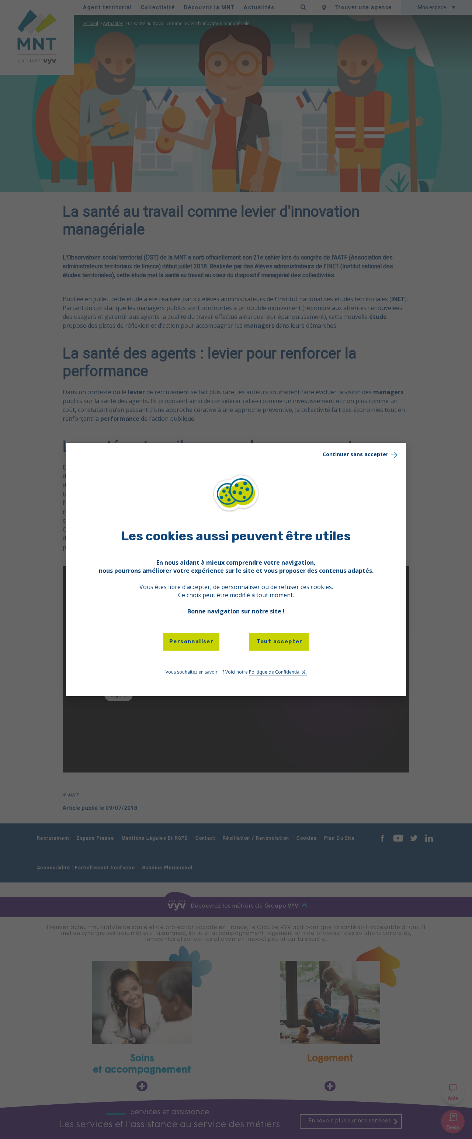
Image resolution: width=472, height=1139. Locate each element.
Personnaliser (191, 642)
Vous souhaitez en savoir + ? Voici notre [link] (236, 672)
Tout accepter (279, 642)
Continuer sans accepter (355, 454)
